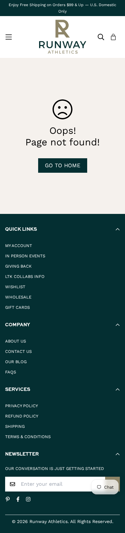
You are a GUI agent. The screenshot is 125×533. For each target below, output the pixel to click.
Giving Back (18, 266)
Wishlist (15, 286)
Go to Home (62, 165)
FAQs (10, 372)
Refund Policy (21, 416)
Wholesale (18, 297)
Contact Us (18, 351)
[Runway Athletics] (62, 37)
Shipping (15, 426)
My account (18, 245)
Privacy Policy (21, 405)
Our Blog (16, 361)
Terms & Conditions (28, 436)
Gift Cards (17, 307)
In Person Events (25, 255)
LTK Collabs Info (25, 276)
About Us (15, 341)
